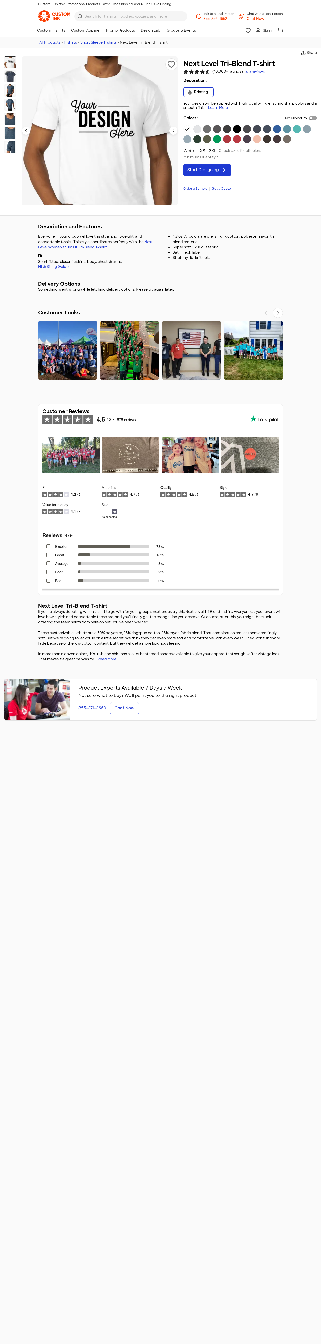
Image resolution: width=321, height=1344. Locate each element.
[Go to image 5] (10, 119)
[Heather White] (197, 129)
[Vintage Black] (227, 129)
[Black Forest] (197, 139)
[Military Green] (207, 139)
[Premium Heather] (207, 129)
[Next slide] (173, 131)
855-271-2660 (92, 708)
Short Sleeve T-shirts (98, 42)
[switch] (313, 118)
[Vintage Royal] (277, 129)
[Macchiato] (267, 139)
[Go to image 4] (10, 105)
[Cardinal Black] (277, 139)
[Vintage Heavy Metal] (217, 129)
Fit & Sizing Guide (53, 266)
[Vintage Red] (237, 139)
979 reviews (255, 72)
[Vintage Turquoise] (287, 129)
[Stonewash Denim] (187, 139)
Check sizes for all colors (240, 151)
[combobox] (130, 16)
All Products (49, 42)
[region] (160, 350)
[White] (187, 129)
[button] (265, 18)
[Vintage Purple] (247, 139)
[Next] (278, 313)
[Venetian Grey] (287, 139)
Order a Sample (195, 189)
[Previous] (266, 313)
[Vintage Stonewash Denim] (307, 129)
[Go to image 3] (10, 90)
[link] (54, 16)
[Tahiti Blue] (297, 129)
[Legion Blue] (257, 129)
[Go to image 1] (10, 62)
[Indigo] (267, 129)
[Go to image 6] (10, 133)
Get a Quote (221, 189)
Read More (106, 659)
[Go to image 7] (10, 147)
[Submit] (80, 16)
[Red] (227, 139)
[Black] (237, 129)
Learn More (218, 108)
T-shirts (70, 42)
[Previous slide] (26, 131)
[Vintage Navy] (247, 129)
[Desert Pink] (257, 139)
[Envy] (217, 139)
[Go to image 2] (10, 76)
